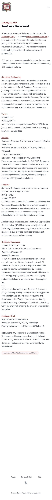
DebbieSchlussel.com (10, 242)
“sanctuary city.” (8, 37)
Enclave (4, 138)
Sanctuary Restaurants (11, 77)
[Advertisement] (26, 382)
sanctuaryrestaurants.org (36, 37)
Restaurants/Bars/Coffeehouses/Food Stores (20, 353)
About (13, 477)
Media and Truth (8, 316)
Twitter (4, 114)
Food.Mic (5, 185)
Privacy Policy (26, 477)
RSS (39, 477)
